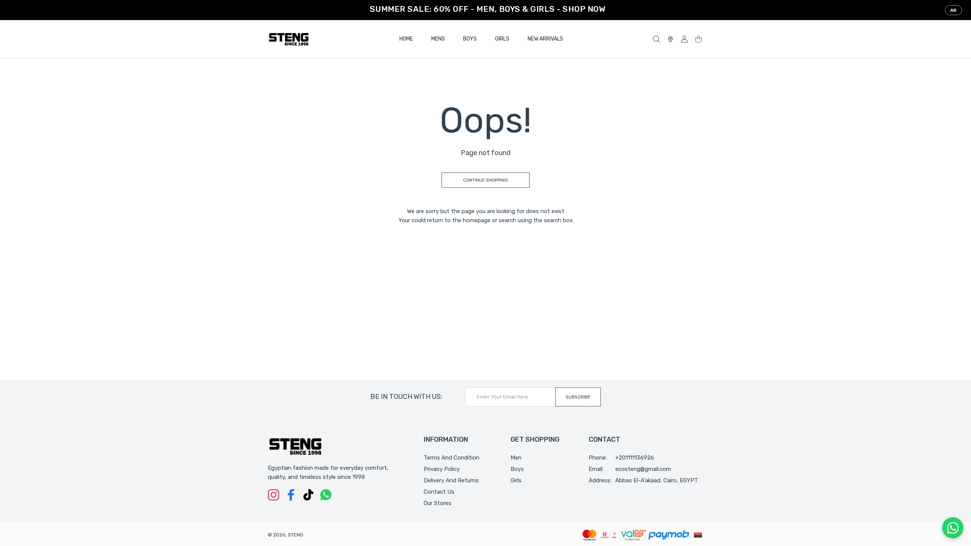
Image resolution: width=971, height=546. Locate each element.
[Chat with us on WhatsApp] (952, 527)
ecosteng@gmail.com (643, 469)
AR (953, 10)
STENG (295, 535)
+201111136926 (634, 457)
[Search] (656, 39)
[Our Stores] (670, 39)
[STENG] (289, 39)
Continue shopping (485, 180)
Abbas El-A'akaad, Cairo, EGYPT (656, 480)
